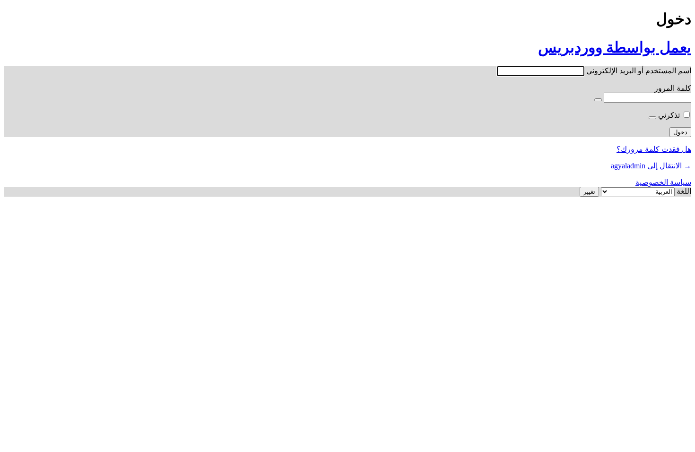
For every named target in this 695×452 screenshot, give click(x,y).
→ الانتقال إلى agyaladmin (651, 166)
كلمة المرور (672, 88)
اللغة (684, 191)
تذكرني (669, 115)
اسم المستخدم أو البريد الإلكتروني (638, 71)
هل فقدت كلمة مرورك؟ (654, 149)
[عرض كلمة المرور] (598, 99)
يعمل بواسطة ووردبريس (614, 47)
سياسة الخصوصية (663, 182)
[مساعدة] (652, 117)
